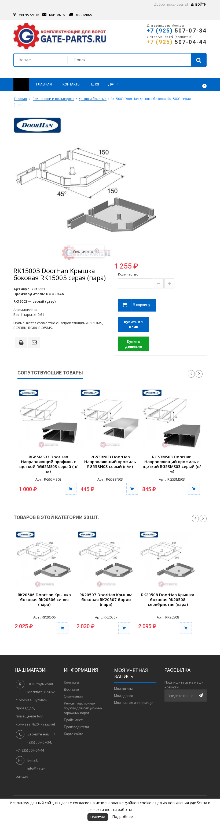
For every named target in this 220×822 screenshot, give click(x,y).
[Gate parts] (59, 37)
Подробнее (122, 816)
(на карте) (47, 724)
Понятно (97, 816)
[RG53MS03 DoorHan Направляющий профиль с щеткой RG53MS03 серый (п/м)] (172, 419)
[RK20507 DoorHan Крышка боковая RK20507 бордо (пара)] (105, 559)
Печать (22, 343)
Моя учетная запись (131, 673)
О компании (73, 696)
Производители (76, 727)
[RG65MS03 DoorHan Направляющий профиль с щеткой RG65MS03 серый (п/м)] (48, 419)
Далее (113, 84)
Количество (128, 274)
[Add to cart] (62, 628)
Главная (20, 99)
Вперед (203, 518)
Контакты (71, 682)
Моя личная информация (134, 703)
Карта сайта (73, 734)
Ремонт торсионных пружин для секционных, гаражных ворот (83, 708)
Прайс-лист (73, 720)
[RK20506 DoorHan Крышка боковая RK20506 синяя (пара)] (44, 559)
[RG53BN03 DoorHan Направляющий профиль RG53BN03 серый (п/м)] (110, 419)
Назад (195, 518)
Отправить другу (35, 343)
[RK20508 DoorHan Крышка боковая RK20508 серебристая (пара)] (167, 559)
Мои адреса (123, 696)
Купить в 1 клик (133, 324)
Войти (201, 4)
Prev (191, 374)
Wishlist (187, 84)
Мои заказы (123, 689)
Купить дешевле (133, 344)
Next (199, 374)
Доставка (71, 689)
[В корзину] (70, 489)
